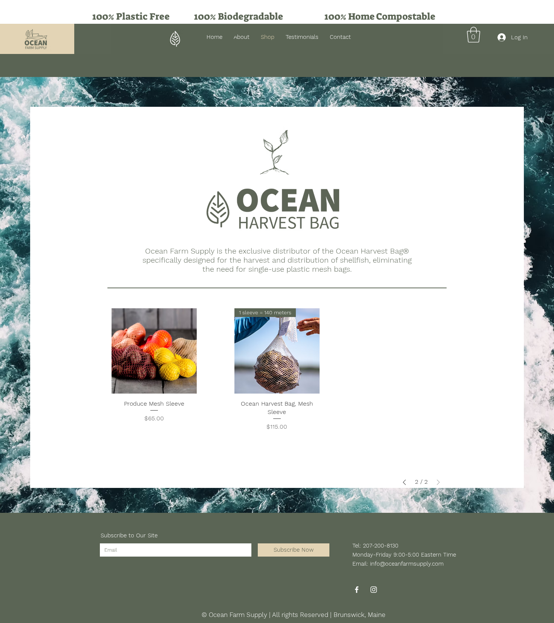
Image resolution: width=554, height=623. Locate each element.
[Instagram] (373, 589)
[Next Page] (438, 482)
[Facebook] (356, 589)
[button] (473, 35)
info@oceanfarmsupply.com (407, 563)
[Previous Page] (404, 482)
